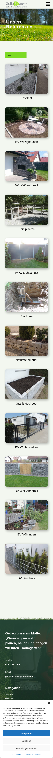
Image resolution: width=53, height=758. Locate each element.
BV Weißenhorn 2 (26, 185)
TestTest (26, 98)
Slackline (26, 316)
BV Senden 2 (26, 578)
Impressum (16, 754)
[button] (49, 703)
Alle (9, 55)
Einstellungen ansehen (26, 748)
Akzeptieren (26, 733)
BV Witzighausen (26, 142)
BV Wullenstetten (26, 447)
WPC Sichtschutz (26, 272)
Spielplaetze (26, 229)
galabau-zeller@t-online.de (19, 676)
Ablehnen (26, 740)
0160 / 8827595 (12, 665)
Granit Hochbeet (26, 403)
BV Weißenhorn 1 (26, 491)
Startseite (9, 694)
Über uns (9, 698)
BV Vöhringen (26, 534)
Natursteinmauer (26, 360)
